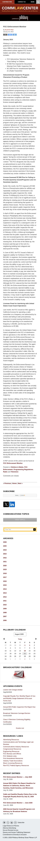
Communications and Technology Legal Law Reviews (18, 743)
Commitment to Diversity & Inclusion (15, 834)
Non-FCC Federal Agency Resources (16, 765)
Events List (20, 728)
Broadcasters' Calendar (17, 667)
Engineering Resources (11, 751)
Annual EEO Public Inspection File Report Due (19, 707)
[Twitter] (6, 504)
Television (14, 472)
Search (34, 529)
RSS (22, 495)
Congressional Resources (12, 749)
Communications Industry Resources (16, 747)
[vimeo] (4, 822)
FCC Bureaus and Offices (12, 754)
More (32, 2)
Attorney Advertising (9, 828)
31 (25, 645)
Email (17, 495)
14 (25, 651)
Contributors (7, 2)
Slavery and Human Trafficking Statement (16, 832)
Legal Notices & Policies (11, 826)
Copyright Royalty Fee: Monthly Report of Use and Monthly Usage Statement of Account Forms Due (19, 698)
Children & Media (17, 467)
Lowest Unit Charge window (12, 690)
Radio (5, 472)
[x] (8, 822)
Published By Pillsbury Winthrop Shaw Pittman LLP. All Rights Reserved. (20, 17)
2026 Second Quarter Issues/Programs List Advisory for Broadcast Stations (19, 810)
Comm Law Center (20, 9)
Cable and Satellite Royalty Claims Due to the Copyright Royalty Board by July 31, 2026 (20, 795)
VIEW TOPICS (20, 520)
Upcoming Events (12, 686)
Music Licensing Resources (12, 763)
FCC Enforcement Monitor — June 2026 (17, 803)
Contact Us (22, 2)
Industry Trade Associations (13, 761)
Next (20, 483)
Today (20, 639)
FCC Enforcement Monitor (13, 463)
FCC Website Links (10, 756)
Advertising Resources (11, 739)
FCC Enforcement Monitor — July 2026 (17, 777)
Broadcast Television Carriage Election (16, 713)
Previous (7, 483)
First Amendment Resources (13, 758)
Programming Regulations (23, 469)
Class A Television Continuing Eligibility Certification (16, 721)
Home (14, 483)
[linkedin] (11, 822)
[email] (15, 822)
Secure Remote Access (10, 830)
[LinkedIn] (12, 504)
